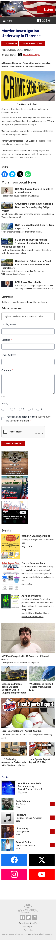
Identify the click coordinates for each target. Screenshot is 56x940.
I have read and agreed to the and (28, 418)
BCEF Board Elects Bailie (28, 282)
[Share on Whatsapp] (28, 174)
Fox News (21, 814)
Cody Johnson (23, 801)
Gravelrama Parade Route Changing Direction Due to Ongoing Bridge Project (27, 207)
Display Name (9, 324)
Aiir (36, 934)
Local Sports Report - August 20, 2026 (21, 731)
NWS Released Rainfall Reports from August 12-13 (41, 687)
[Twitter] (28, 917)
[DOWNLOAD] (52, 804)
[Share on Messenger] (12, 174)
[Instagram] (48, 20)
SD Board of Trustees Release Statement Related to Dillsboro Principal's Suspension (25, 243)
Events (6, 530)
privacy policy (43, 416)
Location (6, 339)
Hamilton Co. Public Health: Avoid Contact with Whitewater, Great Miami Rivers (26, 264)
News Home (11, 43)
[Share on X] (20, 174)
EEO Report (28, 927)
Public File (28, 930)
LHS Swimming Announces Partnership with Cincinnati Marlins (13, 762)
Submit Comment (13, 443)
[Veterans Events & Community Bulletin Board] (28, 487)
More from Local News (33, 43)
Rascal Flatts (25, 789)
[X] (28, 512)
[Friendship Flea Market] (28, 463)
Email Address (9, 355)
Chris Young (22, 828)
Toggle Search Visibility (53, 21)
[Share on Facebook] (4, 174)
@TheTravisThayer (31, 54)
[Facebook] (39, 20)
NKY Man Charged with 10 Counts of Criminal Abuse (25, 657)
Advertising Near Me (28, 923)
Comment (7, 370)
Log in (6, 316)
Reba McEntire (23, 842)
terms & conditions (19, 420)
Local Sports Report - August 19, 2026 (40, 760)
